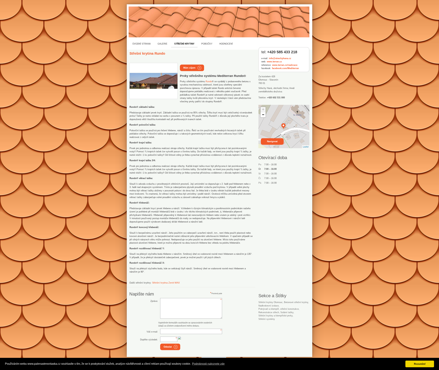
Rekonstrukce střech (268, 312)
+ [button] (263, 109)
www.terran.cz (274, 61)
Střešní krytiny (184, 43)
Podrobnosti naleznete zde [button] (208, 363)
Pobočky (206, 43)
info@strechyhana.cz (280, 58)
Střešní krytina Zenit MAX (166, 282)
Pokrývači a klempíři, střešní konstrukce (278, 309)
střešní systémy (266, 319)
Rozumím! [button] (420, 363)
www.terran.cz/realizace (284, 65)
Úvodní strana (141, 43)
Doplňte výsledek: (149, 339)
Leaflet (306, 146)
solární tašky (286, 312)
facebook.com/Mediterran (285, 68)
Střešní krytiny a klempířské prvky (275, 315)
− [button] (263, 115)
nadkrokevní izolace (268, 305)
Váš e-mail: (152, 331)
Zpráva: (154, 301)
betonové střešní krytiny (296, 302)
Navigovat (272, 141)
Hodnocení (226, 43)
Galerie (162, 43)
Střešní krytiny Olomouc (270, 302)
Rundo (209, 81)
